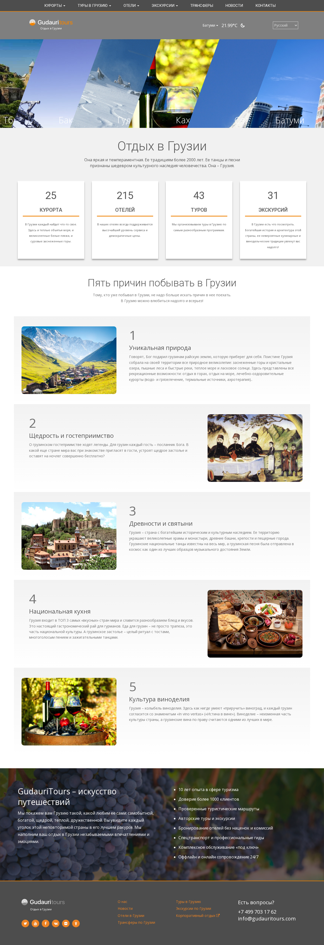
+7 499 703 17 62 (257, 911)
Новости (234, 5)
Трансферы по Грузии (136, 922)
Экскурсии (163, 5)
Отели (130, 5)
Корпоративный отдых (196, 915)
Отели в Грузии (131, 915)
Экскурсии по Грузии (193, 908)
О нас (122, 901)
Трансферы (201, 5)
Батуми (209, 25)
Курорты (53, 5)
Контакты (265, 5)
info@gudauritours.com (267, 918)
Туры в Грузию (93, 5)
